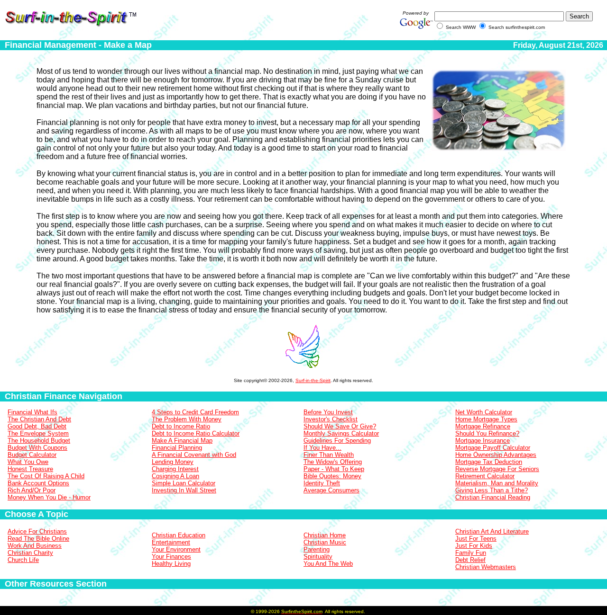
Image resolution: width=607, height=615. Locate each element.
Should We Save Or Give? (340, 426)
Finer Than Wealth (329, 454)
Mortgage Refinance (482, 426)
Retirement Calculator (485, 476)
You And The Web (328, 563)
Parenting (317, 549)
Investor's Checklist (331, 419)
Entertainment (171, 542)
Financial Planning (177, 447)
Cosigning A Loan (175, 476)
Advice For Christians (37, 531)
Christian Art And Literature (492, 531)
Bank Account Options (38, 483)
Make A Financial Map (182, 440)
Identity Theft (322, 483)
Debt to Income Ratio (181, 426)
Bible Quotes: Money (332, 476)
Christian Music (325, 542)
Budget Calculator (32, 454)
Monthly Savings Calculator (341, 433)
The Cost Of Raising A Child (46, 476)
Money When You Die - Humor (49, 497)
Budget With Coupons (37, 447)
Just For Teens (476, 538)
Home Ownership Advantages (495, 454)
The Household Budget (39, 440)
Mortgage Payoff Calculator (492, 447)
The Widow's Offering (333, 461)
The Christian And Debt (39, 419)
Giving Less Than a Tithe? (491, 490)
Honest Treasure (30, 468)
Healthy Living (171, 563)
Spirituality (318, 556)
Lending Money (172, 461)
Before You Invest (328, 412)
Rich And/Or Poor (31, 490)
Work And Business (35, 545)
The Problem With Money (186, 419)
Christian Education (178, 535)
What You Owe (28, 461)
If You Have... (322, 447)
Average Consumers (331, 490)
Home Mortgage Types (486, 419)
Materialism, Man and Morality (496, 483)
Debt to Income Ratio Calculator (195, 433)
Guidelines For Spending (337, 440)
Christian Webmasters (485, 566)
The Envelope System (38, 433)
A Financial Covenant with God (194, 454)
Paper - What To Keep (334, 468)
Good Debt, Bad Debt (37, 426)
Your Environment (176, 549)
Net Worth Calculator (483, 412)
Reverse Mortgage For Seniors (497, 468)
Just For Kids (473, 545)
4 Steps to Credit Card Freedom (195, 412)
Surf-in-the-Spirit (313, 380)
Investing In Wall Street (184, 490)
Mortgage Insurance (482, 440)
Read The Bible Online (38, 538)
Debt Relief (470, 559)
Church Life (23, 559)
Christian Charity (30, 552)
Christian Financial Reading (492, 497)
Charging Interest (175, 468)
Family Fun (470, 552)
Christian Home (325, 535)
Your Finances (171, 556)
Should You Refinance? (487, 433)
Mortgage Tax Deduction (488, 461)
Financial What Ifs (32, 412)
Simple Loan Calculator (183, 483)
